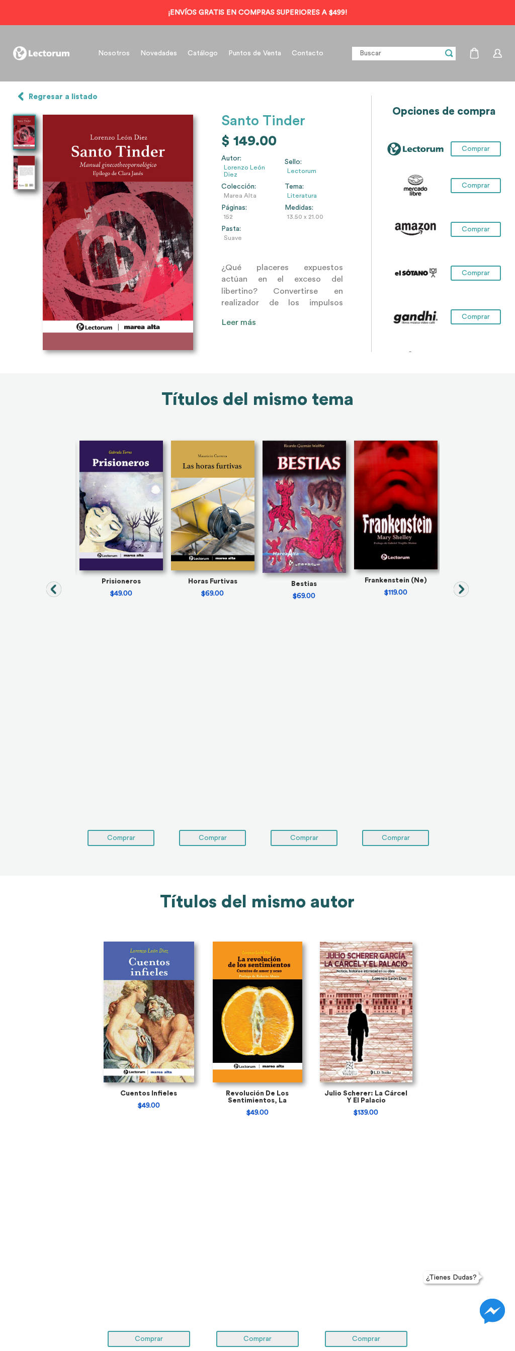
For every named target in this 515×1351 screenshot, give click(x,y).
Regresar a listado (63, 97)
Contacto (307, 53)
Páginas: (234, 207)
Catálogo (203, 53)
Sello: (293, 161)
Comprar (476, 185)
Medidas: (299, 207)
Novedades (158, 53)
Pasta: (231, 228)
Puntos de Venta (254, 53)
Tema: (294, 186)
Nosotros (114, 53)
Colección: (238, 186)
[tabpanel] (121, 643)
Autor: (231, 158)
